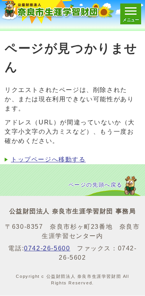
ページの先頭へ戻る (95, 185)
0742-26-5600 (47, 248)
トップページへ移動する (48, 159)
